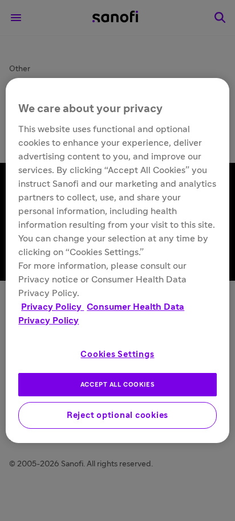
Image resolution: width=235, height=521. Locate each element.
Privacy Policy (52, 306)
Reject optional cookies (117, 415)
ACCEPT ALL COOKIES (117, 384)
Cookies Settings (117, 354)
